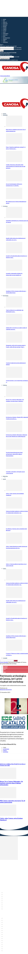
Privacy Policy (3, 884)
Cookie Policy (9, 884)
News (4, 669)
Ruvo (4, 36)
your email (16, 56)
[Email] (25, 694)
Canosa (4, 27)
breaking (5, 667)
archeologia (6, 749)
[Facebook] (9, 694)
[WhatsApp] (19, 694)
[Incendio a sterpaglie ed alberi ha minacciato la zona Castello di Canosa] (14, 270)
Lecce (4, 32)
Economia (5, 295)
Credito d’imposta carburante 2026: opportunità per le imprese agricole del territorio (15, 166)
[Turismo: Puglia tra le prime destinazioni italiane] (14, 360)
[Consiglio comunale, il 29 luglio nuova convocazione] (14, 468)
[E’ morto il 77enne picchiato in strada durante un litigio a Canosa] (14, 650)
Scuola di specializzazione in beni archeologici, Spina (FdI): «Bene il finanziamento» (14, 454)
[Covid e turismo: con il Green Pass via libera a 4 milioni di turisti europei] (14, 377)
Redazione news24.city (6, 689)
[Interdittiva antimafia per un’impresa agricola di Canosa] (14, 217)
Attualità (5, 115)
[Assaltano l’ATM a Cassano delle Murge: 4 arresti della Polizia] (14, 288)
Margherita (5, 33)
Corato (4, 29)
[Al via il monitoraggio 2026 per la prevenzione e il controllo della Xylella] (14, 181)
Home (4, 113)
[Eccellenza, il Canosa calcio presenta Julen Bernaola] (14, 525)
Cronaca (5, 206)
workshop (5, 751)
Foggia (4, 30)
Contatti (5, 658)
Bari (4, 20)
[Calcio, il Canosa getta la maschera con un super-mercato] (14, 561)
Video (4, 568)
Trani (4, 40)
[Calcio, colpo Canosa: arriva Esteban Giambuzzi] (14, 490)
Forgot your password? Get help (8, 52)
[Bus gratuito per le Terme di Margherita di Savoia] (14, 198)
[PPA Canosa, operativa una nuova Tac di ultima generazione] (14, 126)
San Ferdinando (6, 37)
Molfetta (5, 34)
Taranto (5, 39)
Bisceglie (5, 24)
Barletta (5, 22)
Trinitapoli (5, 42)
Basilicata (5, 23)
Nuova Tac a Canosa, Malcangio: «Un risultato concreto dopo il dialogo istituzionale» (11, 783)
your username (17, 47)
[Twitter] (14, 694)
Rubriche (5, 476)
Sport (4, 479)
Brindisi (4, 26)
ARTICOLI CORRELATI (6, 764)
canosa (5, 750)
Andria (4, 19)
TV (3, 670)
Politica (5, 385)
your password (17, 49)
